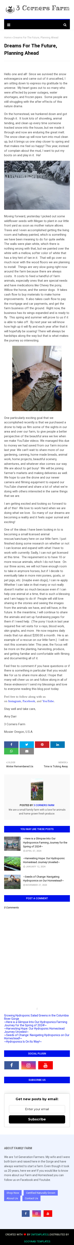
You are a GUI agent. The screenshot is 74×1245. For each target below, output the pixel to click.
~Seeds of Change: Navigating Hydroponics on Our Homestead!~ (43, 878)
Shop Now (13, 1192)
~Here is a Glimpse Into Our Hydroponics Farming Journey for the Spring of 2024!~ (45, 842)
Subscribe (37, 1119)
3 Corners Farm (43, 805)
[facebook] (11, 1065)
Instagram (14, 701)
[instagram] (28, 1065)
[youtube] (45, 1065)
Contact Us (31, 1198)
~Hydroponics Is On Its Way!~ (23, 1041)
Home (7, 37)
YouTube (48, 701)
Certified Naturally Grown (40, 1192)
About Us (12, 1198)
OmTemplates (39, 1234)
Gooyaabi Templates (37, 1241)
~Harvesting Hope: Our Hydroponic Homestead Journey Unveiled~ (44, 860)
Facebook (29, 701)
